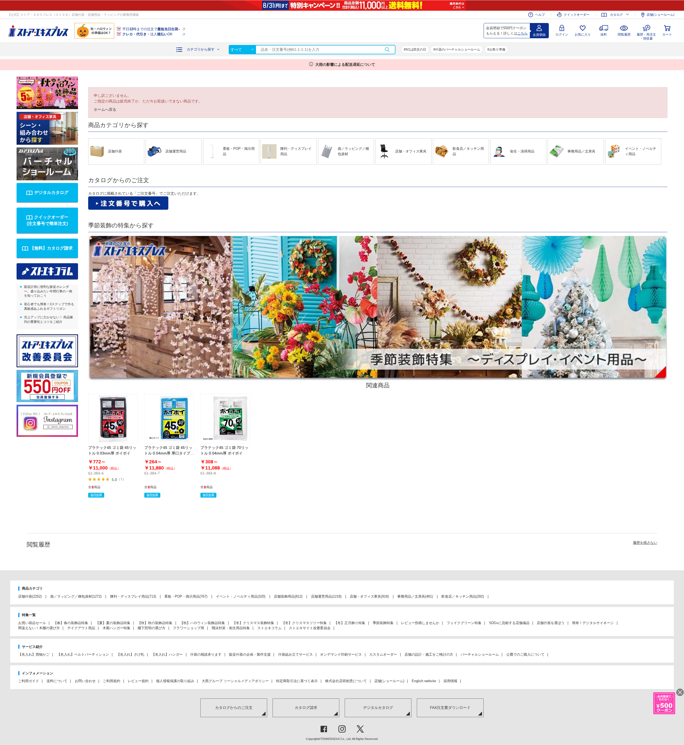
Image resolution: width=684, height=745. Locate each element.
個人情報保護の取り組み (175, 681)
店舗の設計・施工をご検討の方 (429, 654)
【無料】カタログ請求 (51, 248)
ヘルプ (540, 15)
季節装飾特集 (383, 623)
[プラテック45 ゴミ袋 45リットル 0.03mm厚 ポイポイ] (113, 419)
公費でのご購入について (525, 654)
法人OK (147, 34)
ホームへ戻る (105, 109)
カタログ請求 (306, 707)
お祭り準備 (497, 49)
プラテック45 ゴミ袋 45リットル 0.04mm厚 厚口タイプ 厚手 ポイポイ (168, 453)
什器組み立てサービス (295, 654)
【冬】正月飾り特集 (349, 623)
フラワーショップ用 (188, 628)
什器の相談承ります (205, 654)
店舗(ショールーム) (660, 15)
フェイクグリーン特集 (464, 623)
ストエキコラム (269, 628)
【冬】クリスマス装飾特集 (253, 623)
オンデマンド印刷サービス (341, 654)
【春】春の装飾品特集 (70, 623)
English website (424, 681)
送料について (56, 681)
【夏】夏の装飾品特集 (113, 623)
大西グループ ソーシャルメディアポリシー (235, 681)
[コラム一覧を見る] (47, 271)
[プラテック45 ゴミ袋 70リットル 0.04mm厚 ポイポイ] (225, 419)
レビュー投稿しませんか (420, 623)
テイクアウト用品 (81, 628)
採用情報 (450, 681)
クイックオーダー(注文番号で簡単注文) (47, 220)
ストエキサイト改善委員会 (310, 628)
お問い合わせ (85, 681)
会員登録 (539, 35)
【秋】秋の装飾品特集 (155, 623)
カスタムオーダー (383, 654)
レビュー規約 (138, 681)
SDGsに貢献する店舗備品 (509, 623)
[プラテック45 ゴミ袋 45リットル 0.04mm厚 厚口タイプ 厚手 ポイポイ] (169, 419)
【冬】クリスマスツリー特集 (304, 623)
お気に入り (583, 34)
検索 (387, 49)
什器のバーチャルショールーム (457, 49)
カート (667, 34)
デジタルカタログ (51, 192)
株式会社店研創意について (346, 681)
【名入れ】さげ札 (130, 654)
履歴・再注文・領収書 (646, 36)
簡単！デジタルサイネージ (593, 623)
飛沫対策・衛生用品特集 (231, 628)
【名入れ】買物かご (33, 654)
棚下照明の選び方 (151, 628)
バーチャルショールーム (480, 654)
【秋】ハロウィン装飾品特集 (202, 623)
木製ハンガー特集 (116, 628)
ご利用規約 (111, 681)
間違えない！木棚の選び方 (39, 628)
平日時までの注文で (151, 29)
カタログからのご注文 (233, 707)
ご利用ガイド (28, 681)
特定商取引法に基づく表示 (297, 681)
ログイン (561, 34)
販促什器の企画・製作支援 (250, 654)
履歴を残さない (645, 543)
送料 (603, 34)
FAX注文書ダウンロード (450, 707)
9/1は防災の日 (416, 49)
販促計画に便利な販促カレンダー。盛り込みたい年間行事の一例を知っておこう (48, 291)
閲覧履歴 (624, 34)
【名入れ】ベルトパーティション (83, 654)
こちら (522, 33)
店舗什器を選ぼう (551, 623)
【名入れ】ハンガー (167, 654)
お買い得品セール (32, 623)
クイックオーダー (576, 15)
